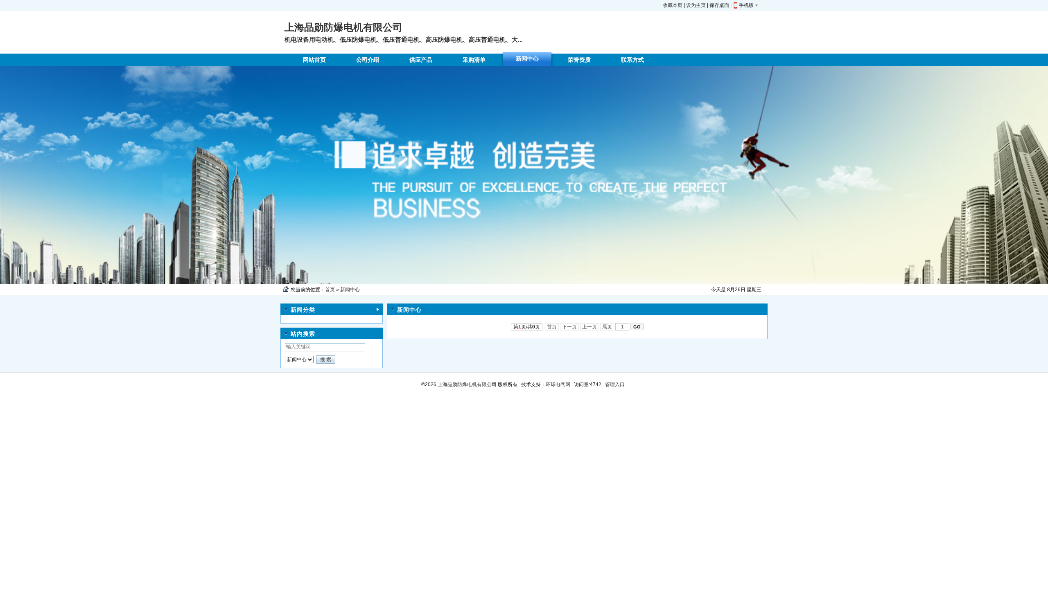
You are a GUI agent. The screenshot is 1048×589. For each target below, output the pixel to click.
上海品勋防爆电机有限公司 (466, 384)
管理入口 (615, 384)
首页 (330, 289)
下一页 (569, 327)
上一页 (589, 327)
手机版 (746, 5)
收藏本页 (672, 5)
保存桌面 (719, 5)
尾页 (607, 327)
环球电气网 (558, 384)
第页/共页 (526, 327)
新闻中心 (350, 289)
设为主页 (696, 5)
